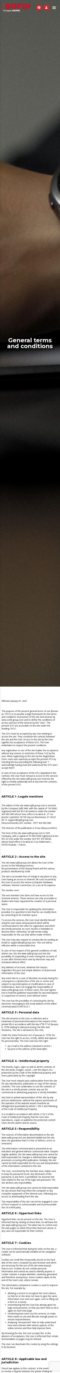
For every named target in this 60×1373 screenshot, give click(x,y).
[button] (54, 7)
